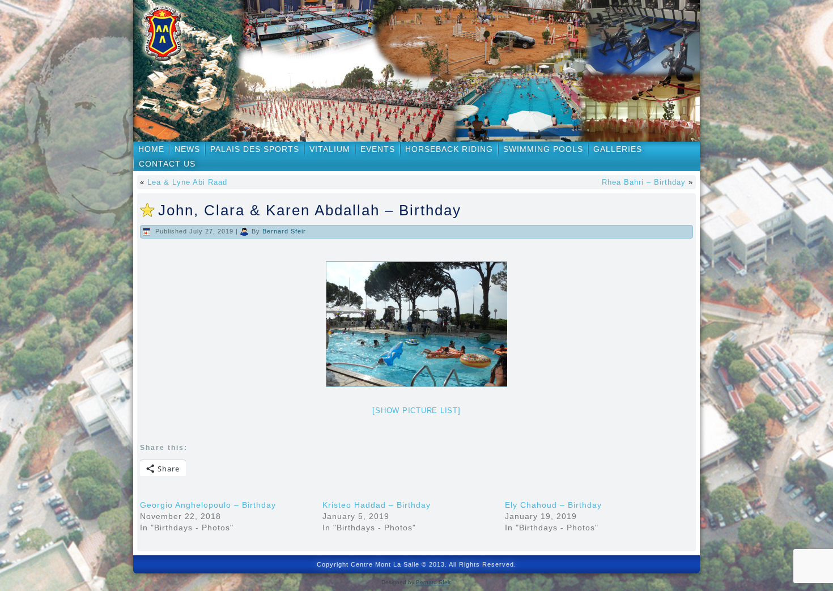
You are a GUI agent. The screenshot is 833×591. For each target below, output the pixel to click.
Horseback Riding (449, 149)
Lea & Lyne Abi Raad (187, 182)
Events (377, 149)
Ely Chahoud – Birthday (553, 504)
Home (151, 149)
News (187, 149)
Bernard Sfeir (284, 231)
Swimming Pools (543, 149)
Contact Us (167, 163)
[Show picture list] (416, 410)
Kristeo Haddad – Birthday (376, 504)
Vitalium (329, 149)
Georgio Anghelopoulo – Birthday (208, 504)
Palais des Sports (254, 149)
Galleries (617, 149)
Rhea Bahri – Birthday (644, 182)
